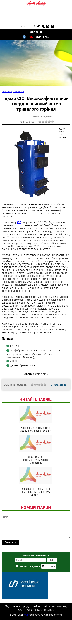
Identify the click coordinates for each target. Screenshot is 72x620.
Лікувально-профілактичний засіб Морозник (35, 459)
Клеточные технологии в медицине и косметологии (35, 429)
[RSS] (47, 26)
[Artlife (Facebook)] (52, 26)
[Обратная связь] (38, 26)
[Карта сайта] (43, 26)
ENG (46, 37)
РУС (30, 37)
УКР (38, 37)
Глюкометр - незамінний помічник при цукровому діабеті (35, 491)
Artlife (27, 614)
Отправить (10, 542)
